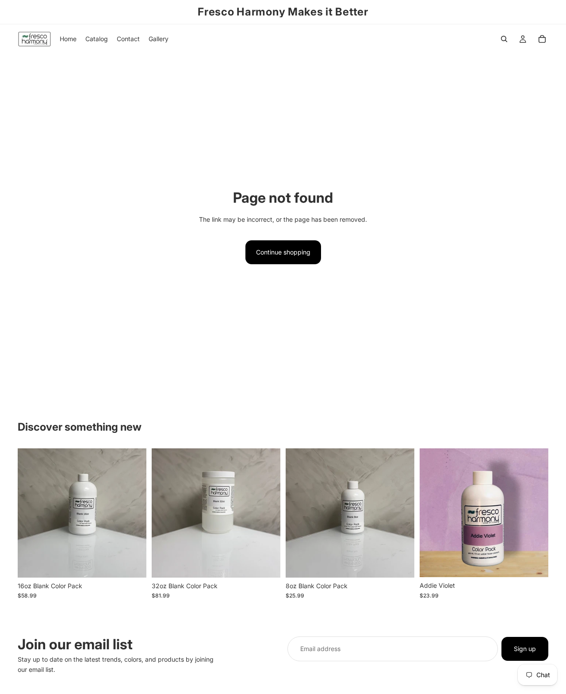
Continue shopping (283, 252)
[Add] (133, 564)
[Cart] (542, 39)
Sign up (525, 648)
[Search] (504, 39)
